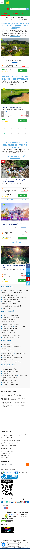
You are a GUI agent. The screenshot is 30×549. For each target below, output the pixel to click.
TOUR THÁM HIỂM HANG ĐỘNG (11, 299)
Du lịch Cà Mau (17, 357)
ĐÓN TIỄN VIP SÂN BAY (9, 380)
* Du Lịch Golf (4, 434)
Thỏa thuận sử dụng (6, 450)
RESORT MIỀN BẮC (8, 19)
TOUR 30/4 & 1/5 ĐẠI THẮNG (10, 304)
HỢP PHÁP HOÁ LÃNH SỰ (9, 378)
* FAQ (13, 451)
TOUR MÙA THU (23, 290)
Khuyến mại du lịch (17, 442)
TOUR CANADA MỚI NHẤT (9, 322)
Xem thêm (14, 62)
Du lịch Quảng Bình (8, 353)
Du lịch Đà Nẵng (20, 353)
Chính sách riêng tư (6, 448)
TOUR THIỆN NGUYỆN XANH (10, 295)
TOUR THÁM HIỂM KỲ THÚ (10, 328)
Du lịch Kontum (6, 362)
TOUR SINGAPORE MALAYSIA (10, 335)
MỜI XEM (22, 70)
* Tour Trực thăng (21, 434)
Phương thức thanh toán (7, 457)
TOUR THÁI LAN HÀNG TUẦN (10, 337)
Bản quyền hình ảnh (6, 451)
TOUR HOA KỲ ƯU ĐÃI (8, 319)
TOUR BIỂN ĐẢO (7, 306)
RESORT (20, 18)
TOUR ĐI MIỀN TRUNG (8, 351)
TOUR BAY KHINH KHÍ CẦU (10, 371)
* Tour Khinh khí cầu (15, 436)
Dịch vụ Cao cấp (16, 440)
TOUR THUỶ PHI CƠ (8, 373)
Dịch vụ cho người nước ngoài (8, 444)
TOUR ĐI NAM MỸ (7, 326)
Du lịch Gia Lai (17, 362)
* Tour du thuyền (12, 434)
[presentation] (2, 114)
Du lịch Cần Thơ (6, 357)
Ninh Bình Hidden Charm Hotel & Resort (14, 58)
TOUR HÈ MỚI (18, 293)
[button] (4, 128)
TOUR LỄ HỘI (17, 306)
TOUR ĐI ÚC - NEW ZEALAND (10, 324)
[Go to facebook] (3, 545)
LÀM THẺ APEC (22, 375)
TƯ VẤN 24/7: (12, 14)
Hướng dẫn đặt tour (6, 455)
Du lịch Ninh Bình (7, 349)
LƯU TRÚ (13, 18)
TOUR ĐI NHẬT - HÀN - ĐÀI (10, 333)
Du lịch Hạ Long (6, 346)
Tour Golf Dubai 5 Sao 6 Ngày (11, 107)
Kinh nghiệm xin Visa (6, 442)
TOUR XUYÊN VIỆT (22, 297)
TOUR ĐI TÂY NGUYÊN (7, 360)
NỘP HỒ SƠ (11, 514)
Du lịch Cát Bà (17, 346)
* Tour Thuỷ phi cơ (5, 436)
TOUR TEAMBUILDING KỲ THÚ (11, 301)
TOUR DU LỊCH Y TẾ (8, 382)
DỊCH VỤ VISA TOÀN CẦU (9, 375)
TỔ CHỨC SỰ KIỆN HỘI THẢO (10, 384)
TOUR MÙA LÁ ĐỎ (7, 293)
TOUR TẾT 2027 (7, 308)
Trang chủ (5, 18)
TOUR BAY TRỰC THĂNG (9, 369)
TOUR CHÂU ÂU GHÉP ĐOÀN (10, 317)
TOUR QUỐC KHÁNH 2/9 (9, 290)
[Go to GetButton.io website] (3, 547)
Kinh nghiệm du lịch (6, 440)
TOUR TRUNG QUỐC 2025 (10, 315)
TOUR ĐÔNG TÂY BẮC (8, 297)
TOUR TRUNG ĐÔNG (8, 330)
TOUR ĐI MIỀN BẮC (7, 344)
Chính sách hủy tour (6, 453)
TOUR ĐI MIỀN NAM (7, 355)
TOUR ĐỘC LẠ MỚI (19, 326)
